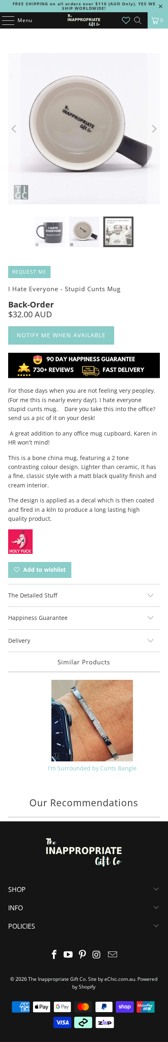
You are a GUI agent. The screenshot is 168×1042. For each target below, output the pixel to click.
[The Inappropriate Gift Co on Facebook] (54, 954)
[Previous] (14, 128)
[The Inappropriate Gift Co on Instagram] (97, 954)
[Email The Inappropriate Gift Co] (113, 954)
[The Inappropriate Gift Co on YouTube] (68, 954)
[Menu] (4, 20)
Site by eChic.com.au (111, 979)
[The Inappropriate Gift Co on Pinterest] (83, 954)
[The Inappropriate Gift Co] (84, 20)
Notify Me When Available (61, 335)
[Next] (153, 128)
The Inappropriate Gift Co (57, 979)
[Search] (138, 20)
